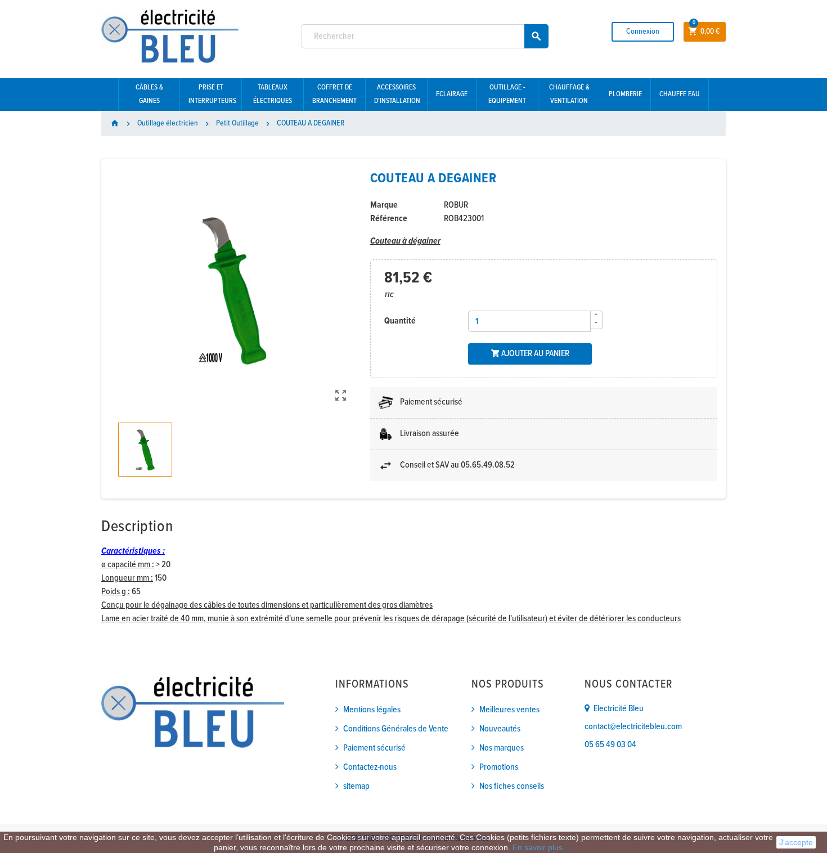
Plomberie (625, 94)
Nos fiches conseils (511, 786)
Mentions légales (372, 710)
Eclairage (452, 94)
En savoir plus (538, 847)
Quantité (400, 321)
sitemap (356, 786)
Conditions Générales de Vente (395, 729)
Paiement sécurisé (374, 748)
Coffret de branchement (334, 94)
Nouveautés (499, 729)
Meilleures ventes (509, 710)
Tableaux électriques (272, 94)
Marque (384, 205)
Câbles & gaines (149, 94)
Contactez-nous (370, 767)
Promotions (498, 767)
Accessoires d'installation (397, 94)
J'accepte (796, 842)
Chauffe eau (679, 94)
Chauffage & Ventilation (569, 94)
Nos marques (501, 748)
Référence (388, 219)
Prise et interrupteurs (212, 94)
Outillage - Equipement (507, 94)
